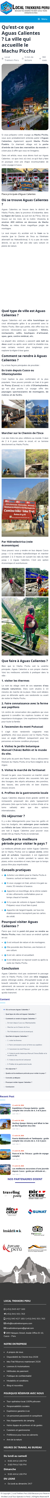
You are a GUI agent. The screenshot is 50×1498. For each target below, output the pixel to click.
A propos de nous (15, 1352)
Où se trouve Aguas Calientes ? (18, 1010)
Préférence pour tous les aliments (22, 1434)
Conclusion (10, 1087)
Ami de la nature (14, 1439)
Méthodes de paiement (17, 1371)
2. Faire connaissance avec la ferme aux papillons (24, 1045)
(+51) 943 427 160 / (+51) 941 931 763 (25, 1318)
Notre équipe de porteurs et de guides (24, 1425)
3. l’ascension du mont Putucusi (18, 1049)
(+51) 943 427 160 (15, 1309)
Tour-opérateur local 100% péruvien (23, 1401)
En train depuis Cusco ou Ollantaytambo (21, 1023)
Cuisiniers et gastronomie (18, 1430)
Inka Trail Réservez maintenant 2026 (24, 1361)
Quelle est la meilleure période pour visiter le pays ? (26, 1073)
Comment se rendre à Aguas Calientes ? (21, 1019)
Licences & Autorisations (18, 1366)
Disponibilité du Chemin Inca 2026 (22, 1356)
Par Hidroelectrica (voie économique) (20, 1032)
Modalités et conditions (17, 1380)
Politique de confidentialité (19, 1376)
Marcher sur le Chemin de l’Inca (18, 1027)
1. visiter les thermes (14, 1040)
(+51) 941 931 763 (15, 1313)
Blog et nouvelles (15, 1385)
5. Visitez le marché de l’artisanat (19, 1060)
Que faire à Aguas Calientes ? (17, 1036)
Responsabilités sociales (18, 1406)
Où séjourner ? (11, 1069)
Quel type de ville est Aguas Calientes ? (21, 1014)
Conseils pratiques (13, 1078)
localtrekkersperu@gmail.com (20, 1328)
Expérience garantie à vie (18, 1411)
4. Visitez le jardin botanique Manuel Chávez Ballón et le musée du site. (27, 1054)
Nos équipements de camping (20, 1420)
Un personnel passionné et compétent (24, 1415)
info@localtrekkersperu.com (19, 1323)
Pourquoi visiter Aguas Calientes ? (19, 1082)
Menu (44, 19)
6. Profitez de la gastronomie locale (19, 1064)
